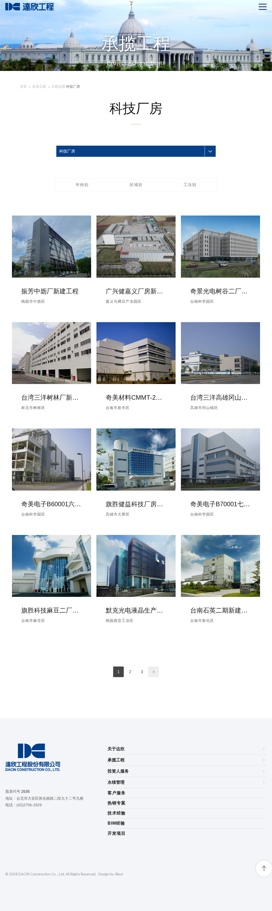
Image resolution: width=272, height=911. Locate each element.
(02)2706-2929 (29, 805)
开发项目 (117, 833)
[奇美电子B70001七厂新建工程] (220, 489)
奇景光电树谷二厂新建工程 (220, 291)
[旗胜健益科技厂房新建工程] (136, 489)
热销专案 (117, 803)
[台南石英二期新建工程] (220, 595)
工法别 (190, 184)
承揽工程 (39, 86)
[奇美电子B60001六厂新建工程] (51, 489)
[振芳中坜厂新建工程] (51, 276)
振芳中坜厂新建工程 (50, 291)
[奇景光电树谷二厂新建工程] (220, 276)
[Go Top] (264, 868)
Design (103, 874)
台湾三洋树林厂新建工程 (51, 397)
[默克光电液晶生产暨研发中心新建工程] (136, 595)
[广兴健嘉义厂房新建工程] (136, 276)
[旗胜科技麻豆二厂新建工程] (51, 595)
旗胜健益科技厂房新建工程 (136, 504)
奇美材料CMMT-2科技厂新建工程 (136, 397)
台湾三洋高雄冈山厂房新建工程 (220, 397)
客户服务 (117, 793)
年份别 (82, 184)
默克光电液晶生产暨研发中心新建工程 (136, 610)
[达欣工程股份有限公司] (56, 759)
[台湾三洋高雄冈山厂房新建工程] (220, 382)
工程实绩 (58, 86)
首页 (23, 86)
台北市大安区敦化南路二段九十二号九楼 (49, 798)
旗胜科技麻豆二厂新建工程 (51, 610)
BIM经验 (116, 823)
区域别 (136, 184)
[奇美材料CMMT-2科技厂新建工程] (136, 382)
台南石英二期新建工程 (220, 610)
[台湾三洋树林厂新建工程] (51, 382)
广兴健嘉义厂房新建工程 (136, 291)
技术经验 (117, 813)
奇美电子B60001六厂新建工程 (51, 504)
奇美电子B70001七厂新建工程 (220, 504)
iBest (119, 874)
